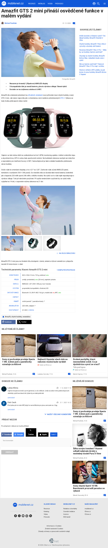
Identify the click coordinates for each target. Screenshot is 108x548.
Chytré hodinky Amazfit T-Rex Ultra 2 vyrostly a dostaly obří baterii (92, 45)
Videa (50, 4)
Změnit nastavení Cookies (54, 529)
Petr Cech (12, 402)
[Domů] (13, 3)
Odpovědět (11, 398)
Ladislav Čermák (43, 374)
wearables (26, 317)
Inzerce (66, 514)
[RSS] (30, 516)
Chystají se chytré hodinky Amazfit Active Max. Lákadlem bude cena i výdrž (92, 58)
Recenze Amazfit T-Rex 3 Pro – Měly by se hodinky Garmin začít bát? (93, 51)
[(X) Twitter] (19, 516)
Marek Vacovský (78, 495)
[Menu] (104, 4)
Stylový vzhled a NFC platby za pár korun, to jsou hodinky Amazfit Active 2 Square (92, 72)
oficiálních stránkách (35, 95)
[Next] (66, 210)
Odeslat (9, 452)
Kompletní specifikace (66, 270)
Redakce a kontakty (70, 509)
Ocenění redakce (69, 511)
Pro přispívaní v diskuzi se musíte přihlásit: (15, 426)
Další (53, 434)
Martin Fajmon (78, 374)
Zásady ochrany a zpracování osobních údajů (54, 531)
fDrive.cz (88, 511)
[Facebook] (15, 516)
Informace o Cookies (54, 526)
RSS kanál (66, 517)
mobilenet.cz (89, 509)
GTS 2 (62, 98)
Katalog (41, 4)
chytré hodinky (16, 317)
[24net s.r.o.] (54, 542)
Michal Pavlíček (7, 374)
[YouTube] (23, 516)
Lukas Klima (13, 388)
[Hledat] (98, 4)
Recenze (31, 4)
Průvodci (59, 4)
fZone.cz (88, 514)
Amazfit (8, 317)
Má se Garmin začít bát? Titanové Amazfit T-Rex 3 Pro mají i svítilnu (91, 65)
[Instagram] (26, 516)
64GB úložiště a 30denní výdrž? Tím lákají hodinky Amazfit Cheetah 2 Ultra (92, 38)
